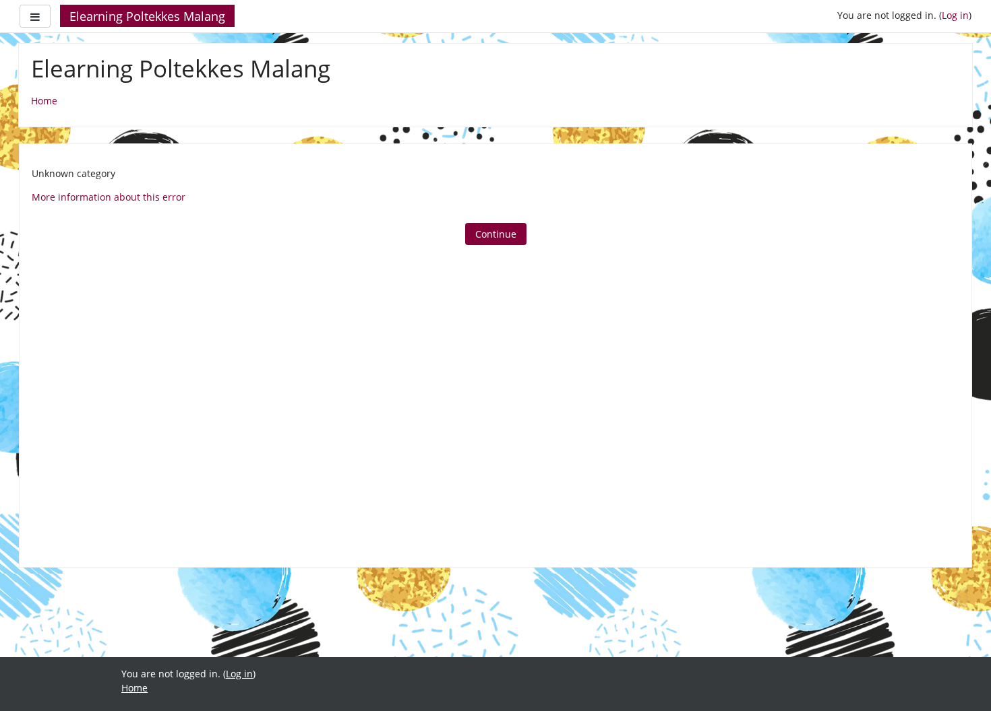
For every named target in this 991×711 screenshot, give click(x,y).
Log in (955, 15)
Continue (495, 234)
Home (44, 100)
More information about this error (108, 197)
